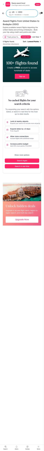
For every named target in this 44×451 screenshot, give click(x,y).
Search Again (22, 161)
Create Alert (26, 37)
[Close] (3, 4)
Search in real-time (22, 166)
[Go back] (3, 13)
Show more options (22, 155)
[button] (22, 64)
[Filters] (40, 13)
